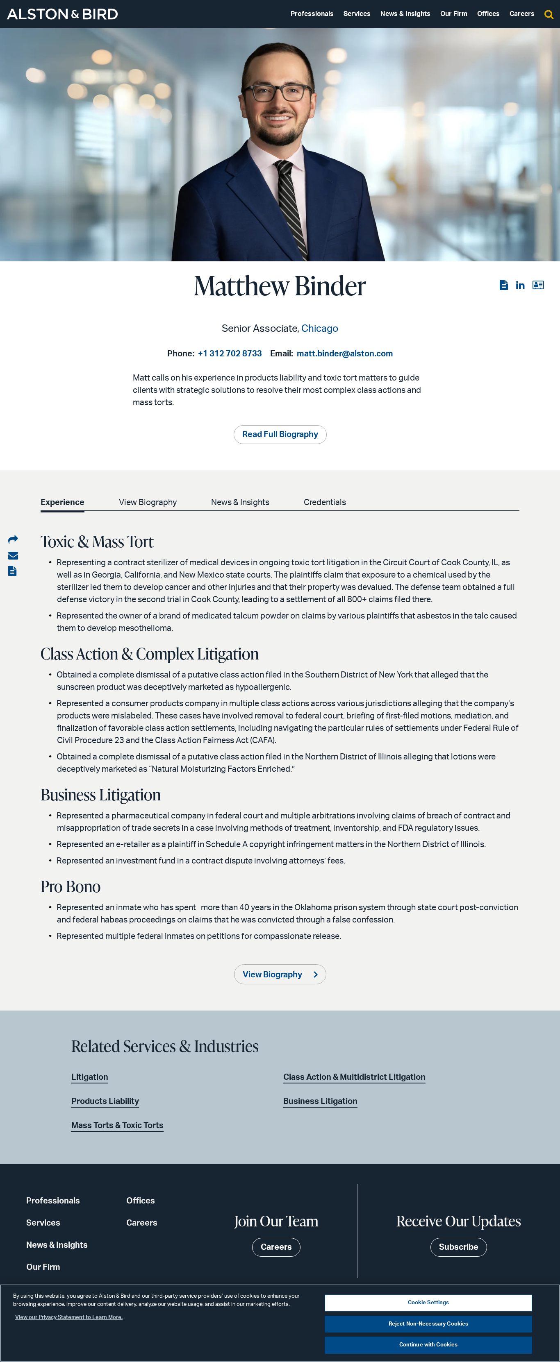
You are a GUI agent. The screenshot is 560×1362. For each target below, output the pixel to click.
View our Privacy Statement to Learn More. (69, 1317)
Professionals (312, 14)
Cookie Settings (428, 1302)
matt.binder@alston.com (345, 354)
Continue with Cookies (428, 1345)
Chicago (319, 329)
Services (357, 14)
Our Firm (453, 14)
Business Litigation (320, 1101)
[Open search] (548, 14)
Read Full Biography (280, 435)
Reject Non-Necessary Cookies (429, 1324)
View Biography (148, 503)
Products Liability (105, 1101)
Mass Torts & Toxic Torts (117, 1126)
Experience (62, 503)
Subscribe (458, 1247)
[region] (280, 1323)
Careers (522, 14)
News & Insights (405, 14)
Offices (488, 14)
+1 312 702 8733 (230, 354)
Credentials (325, 503)
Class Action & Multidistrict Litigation (354, 1077)
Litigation (89, 1077)
